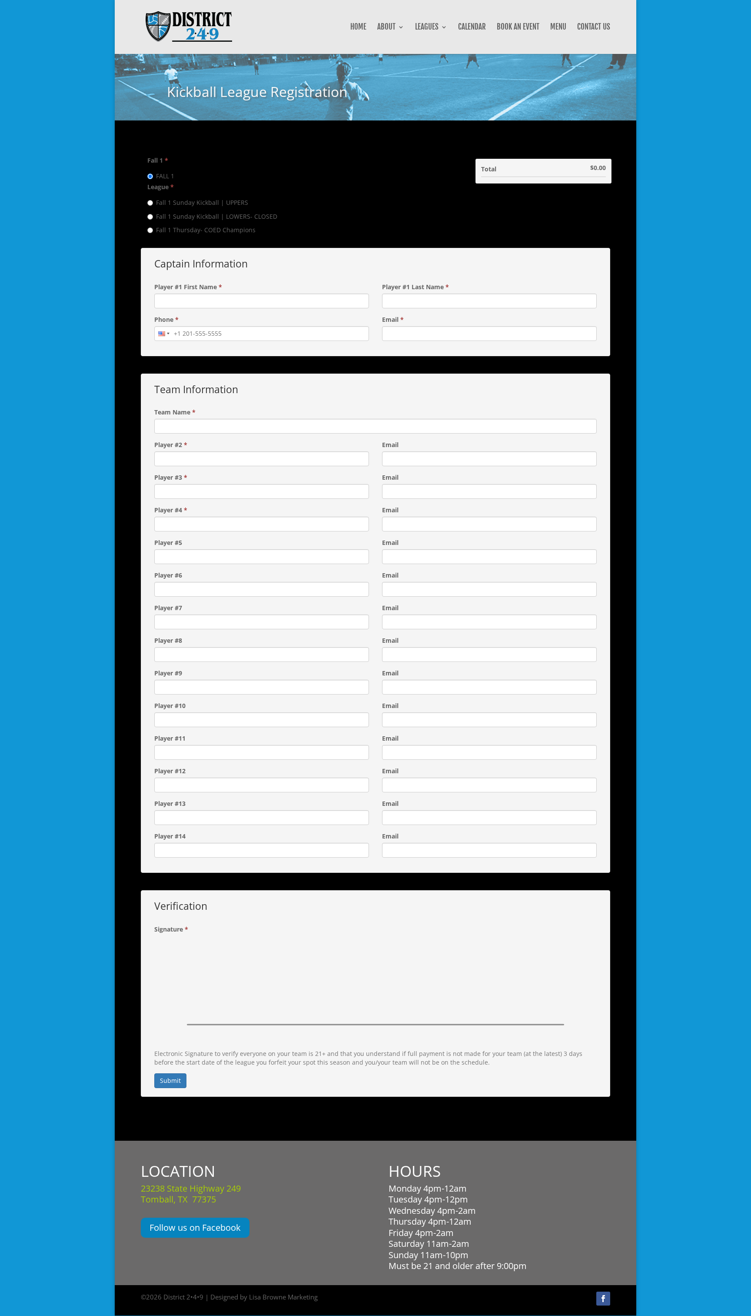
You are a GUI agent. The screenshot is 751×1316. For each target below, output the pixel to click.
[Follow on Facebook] (603, 1299)
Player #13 (170, 803)
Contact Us (593, 27)
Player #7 (168, 608)
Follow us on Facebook (195, 1227)
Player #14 (170, 836)
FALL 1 (165, 176)
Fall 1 (157, 160)
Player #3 (170, 477)
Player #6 (168, 575)
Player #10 (170, 705)
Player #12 (170, 771)
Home (358, 27)
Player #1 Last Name (415, 287)
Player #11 (170, 738)
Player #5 (168, 542)
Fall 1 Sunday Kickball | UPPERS (202, 202)
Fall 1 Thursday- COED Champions (206, 230)
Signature (171, 929)
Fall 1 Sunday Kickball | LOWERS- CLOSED (216, 216)
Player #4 (170, 510)
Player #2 (170, 445)
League (160, 187)
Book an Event (518, 27)
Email (393, 319)
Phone (166, 319)
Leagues (427, 27)
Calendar (472, 27)
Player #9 (168, 673)
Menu (558, 27)
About (386, 27)
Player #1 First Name (188, 287)
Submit (170, 1080)
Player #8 (168, 640)
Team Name (175, 412)
